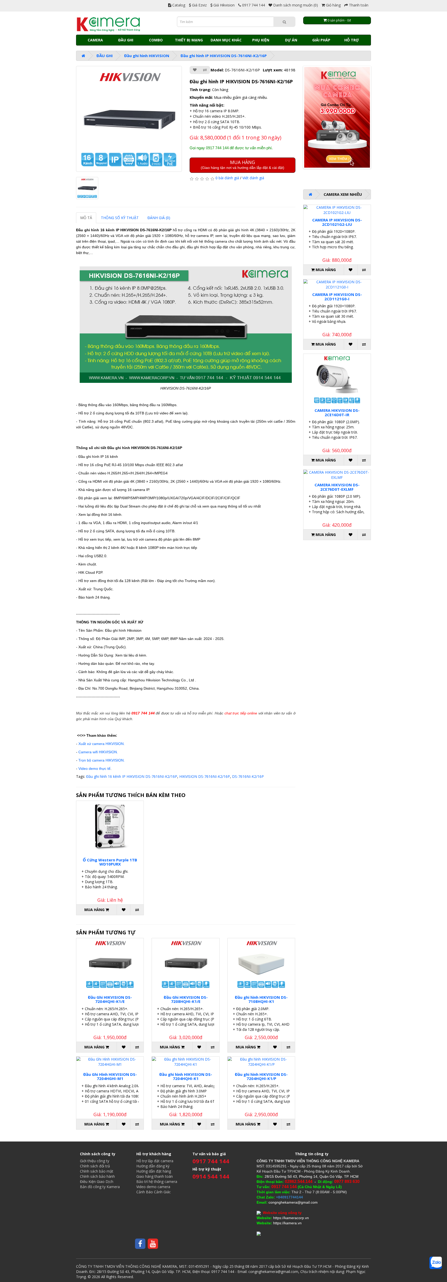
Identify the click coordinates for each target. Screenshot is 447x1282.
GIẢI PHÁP (321, 40)
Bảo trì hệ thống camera (156, 1181)
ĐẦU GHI (125, 40)
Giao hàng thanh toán (154, 1176)
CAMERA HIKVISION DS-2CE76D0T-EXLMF (337, 487)
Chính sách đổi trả (95, 1166)
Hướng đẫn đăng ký (152, 1166)
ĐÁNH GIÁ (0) (158, 217)
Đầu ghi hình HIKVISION (146, 55)
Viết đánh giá (253, 177)
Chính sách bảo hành (97, 1176)
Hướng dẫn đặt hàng (153, 1171)
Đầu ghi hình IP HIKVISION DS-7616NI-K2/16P (224, 55)
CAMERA (95, 40)
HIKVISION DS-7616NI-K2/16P (204, 776)
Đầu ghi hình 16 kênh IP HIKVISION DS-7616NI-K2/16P (131, 776)
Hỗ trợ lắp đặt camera (154, 1160)
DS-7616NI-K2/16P (248, 776)
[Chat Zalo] (435, 1263)
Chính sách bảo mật (96, 1171)
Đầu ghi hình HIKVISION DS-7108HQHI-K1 (261, 999)
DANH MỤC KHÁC (226, 40)
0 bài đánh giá (227, 177)
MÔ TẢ (86, 217)
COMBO (156, 40)
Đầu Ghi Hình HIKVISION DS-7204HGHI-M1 (110, 1076)
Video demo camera (153, 1186)
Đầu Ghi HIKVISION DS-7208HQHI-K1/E (186, 999)
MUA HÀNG (242, 164)
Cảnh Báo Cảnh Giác (153, 1191)
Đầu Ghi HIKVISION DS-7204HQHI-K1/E (110, 999)
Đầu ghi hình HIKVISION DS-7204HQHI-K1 (185, 1076)
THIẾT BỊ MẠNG (189, 40)
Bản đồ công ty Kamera (100, 1186)
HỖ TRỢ (351, 40)
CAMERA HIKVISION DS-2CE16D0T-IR (337, 412)
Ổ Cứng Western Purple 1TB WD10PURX (110, 862)
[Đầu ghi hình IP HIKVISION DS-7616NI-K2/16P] (129, 119)
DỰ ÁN (291, 40)
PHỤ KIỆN (260, 40)
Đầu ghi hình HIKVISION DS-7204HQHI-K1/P (261, 1076)
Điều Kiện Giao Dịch (96, 1181)
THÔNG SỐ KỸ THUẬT (120, 217)
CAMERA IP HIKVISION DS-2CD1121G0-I (337, 296)
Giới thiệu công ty (94, 1160)
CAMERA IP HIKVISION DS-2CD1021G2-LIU (337, 222)
